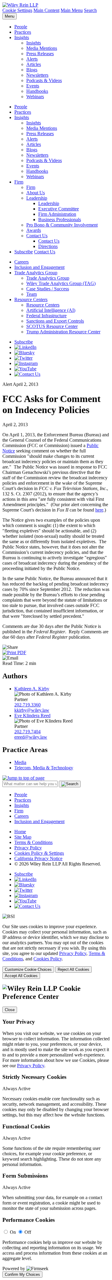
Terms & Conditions (33, 842)
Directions (48, 246)
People (20, 26)
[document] (56, 1131)
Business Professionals (59, 219)
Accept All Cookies (21, 976)
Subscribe (23, 251)
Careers (21, 261)
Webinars (35, 96)
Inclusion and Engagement (39, 267)
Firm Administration (57, 214)
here (99, 509)
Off (27, 1232)
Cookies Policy (47, 958)
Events (32, 85)
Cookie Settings (17, 10)
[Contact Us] (27, 374)
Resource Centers (30, 299)
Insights (21, 37)
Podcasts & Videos (44, 80)
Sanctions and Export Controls (55, 321)
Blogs (31, 69)
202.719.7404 (27, 731)
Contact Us (36, 235)
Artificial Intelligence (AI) (50, 310)
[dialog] (56, 951)
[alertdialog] (56, 1131)
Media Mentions (41, 48)
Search (90, 10)
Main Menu (72, 10)
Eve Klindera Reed (32, 715)
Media (20, 762)
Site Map (22, 837)
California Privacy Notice (38, 858)
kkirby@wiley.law (31, 710)
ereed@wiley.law (30, 737)
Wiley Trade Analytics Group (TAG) (61, 283)
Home (20, 831)
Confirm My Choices (22, 1274)
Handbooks (37, 91)
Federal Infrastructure (46, 315)
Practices (22, 32)
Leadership (36, 198)
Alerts (32, 58)
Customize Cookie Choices (28, 969)
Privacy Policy (28, 847)
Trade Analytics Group (35, 272)
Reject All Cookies (73, 969)
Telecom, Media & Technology (43, 767)
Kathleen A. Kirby (31, 688)
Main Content (46, 10)
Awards (33, 230)
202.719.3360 (27, 704)
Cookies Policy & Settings (39, 853)
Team (31, 294)
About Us (35, 192)
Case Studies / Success (47, 288)
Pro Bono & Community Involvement (62, 224)
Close (10, 1010)
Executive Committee (58, 208)
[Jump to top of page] (23, 777)
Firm (18, 181)
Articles (33, 64)
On (13, 1232)
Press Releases (40, 53)
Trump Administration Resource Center (63, 331)
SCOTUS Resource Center (52, 326)
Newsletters (37, 75)
